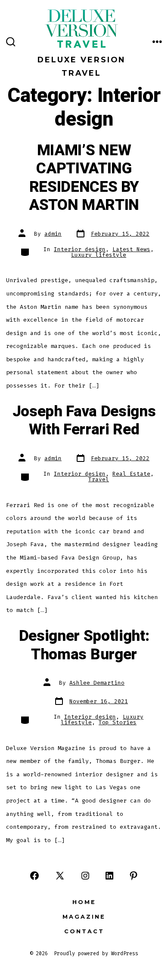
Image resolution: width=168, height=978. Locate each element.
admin (53, 233)
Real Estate (131, 473)
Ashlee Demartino (96, 682)
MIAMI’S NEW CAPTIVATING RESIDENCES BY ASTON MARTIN (84, 177)
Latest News (131, 249)
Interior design (80, 249)
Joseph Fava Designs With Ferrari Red (84, 420)
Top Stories (118, 722)
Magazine (84, 916)
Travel (98, 479)
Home (84, 902)
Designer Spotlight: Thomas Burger (84, 645)
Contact (84, 931)
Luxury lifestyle (98, 254)
